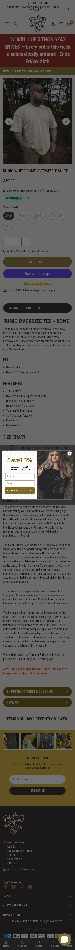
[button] (64, 939)
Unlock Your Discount (20, 490)
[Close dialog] (70, 454)
